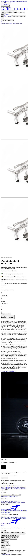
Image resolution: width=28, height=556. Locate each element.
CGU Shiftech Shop (7, 518)
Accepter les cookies (16, 554)
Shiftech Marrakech (5, 549)
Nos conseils (4, 495)
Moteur (10, 23)
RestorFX (3, 496)
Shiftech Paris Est (5, 535)
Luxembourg (4, 544)
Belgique (3, 540)
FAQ (2, 4)
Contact (5, 4)
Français (5, 5)
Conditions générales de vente (19, 518)
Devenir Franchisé (21, 502)
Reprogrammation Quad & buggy (10, 488)
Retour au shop (4, 23)
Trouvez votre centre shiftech (7, 501)
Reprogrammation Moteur (7, 485)
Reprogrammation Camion (9, 487)
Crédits (2, 525)
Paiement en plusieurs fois (11, 496)
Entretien (22, 12)
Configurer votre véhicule (8, 20)
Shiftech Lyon (4, 534)
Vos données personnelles (10, 517)
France (2, 531)
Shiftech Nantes (20, 534)
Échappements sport (17, 23)
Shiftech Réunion (5, 537)
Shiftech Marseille (12, 534)
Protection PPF (10, 495)
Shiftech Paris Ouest (14, 535)
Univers (3, 14)
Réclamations (6, 502)
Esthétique (15, 12)
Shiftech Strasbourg (14, 537)
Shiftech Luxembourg (5, 545)
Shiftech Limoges (21, 532)
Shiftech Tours (13, 538)
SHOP (7, 14)
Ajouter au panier (6, 314)
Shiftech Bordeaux (5, 532)
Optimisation (4, 11)
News (8, 4)
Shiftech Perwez (4, 542)
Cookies (2, 517)
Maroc (2, 547)
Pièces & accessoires (6, 12)
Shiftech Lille (13, 532)
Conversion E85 (12, 11)
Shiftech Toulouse (5, 538)
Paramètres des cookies (6, 554)
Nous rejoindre (13, 502)
